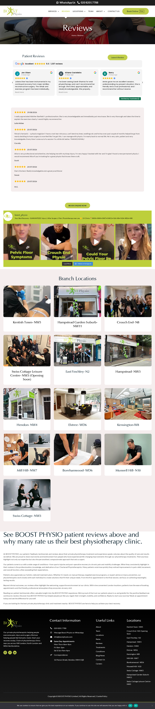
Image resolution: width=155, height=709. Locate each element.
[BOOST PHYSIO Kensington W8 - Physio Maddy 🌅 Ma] (133, 242)
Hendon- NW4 (133, 646)
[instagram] (5, 652)
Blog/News (100, 655)
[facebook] (10, 652)
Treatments (100, 647)
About (98, 627)
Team (98, 631)
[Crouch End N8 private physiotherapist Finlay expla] (59, 242)
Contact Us (100, 659)
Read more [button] (19, 92)
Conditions (100, 651)
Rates (98, 639)
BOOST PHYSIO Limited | (68, 696)
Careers (99, 664)
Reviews (99, 643)
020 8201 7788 (89, 2)
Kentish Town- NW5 (135, 627)
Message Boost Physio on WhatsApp (69, 632)
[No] (152, 705)
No (136, 705)
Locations (100, 635)
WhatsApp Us (67, 2)
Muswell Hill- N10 (134, 666)
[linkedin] (15, 652)
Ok (130, 705)
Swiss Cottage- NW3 (135, 670)
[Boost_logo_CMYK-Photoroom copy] (12, 619)
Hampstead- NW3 (134, 642)
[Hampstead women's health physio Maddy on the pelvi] (21, 242)
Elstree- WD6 (132, 650)
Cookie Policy (101, 696)
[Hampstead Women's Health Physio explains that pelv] (96, 242)
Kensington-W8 (133, 654)
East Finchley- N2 (134, 638)
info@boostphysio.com (63, 637)
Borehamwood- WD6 (135, 662)
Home (74, 35)
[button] (142, 82)
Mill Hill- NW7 (132, 658)
